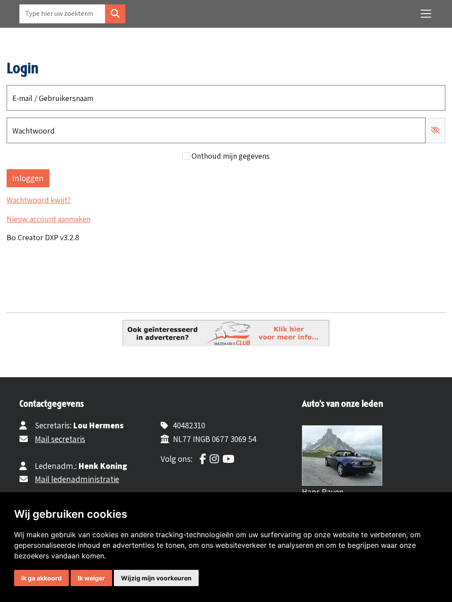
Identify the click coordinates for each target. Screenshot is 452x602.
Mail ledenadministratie (77, 479)
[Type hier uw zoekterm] (115, 13)
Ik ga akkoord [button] (41, 578)
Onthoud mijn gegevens (231, 156)
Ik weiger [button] (91, 578)
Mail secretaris (60, 439)
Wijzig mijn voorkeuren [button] (156, 578)
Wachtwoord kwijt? (39, 200)
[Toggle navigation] (426, 13)
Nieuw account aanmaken (48, 219)
